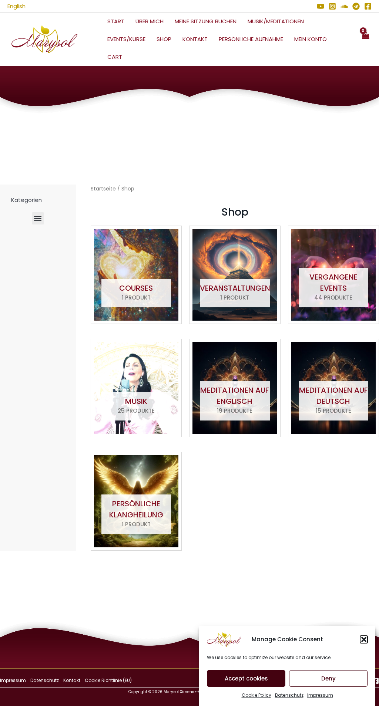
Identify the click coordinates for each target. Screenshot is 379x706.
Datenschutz (289, 695)
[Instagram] (332, 6)
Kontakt (195, 39)
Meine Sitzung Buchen (206, 21)
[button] (364, 639)
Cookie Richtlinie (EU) (108, 680)
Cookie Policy (256, 695)
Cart (114, 57)
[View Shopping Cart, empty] (365, 39)
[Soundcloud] (344, 6)
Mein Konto (310, 39)
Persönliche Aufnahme (251, 39)
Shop (164, 39)
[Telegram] (356, 6)
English (16, 6)
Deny (328, 678)
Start (115, 21)
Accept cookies (246, 678)
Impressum (320, 695)
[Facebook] (368, 6)
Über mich (149, 21)
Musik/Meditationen (276, 21)
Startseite (103, 188)
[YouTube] (320, 6)
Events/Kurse (126, 39)
